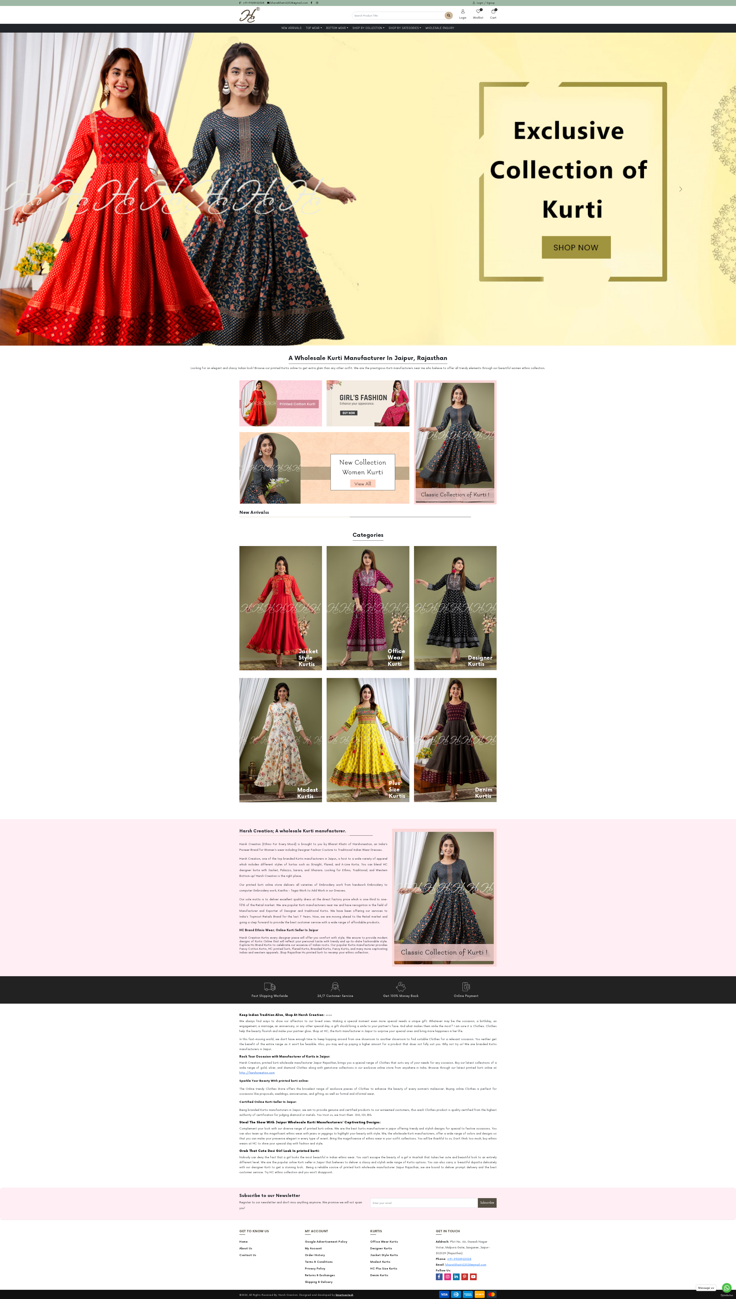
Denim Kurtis (379, 1275)
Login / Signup (485, 3)
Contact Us (247, 1255)
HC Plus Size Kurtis (383, 1268)
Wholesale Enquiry (440, 28)
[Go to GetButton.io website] (727, 1295)
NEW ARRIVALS (292, 28)
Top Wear (313, 28)
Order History (315, 1255)
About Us (245, 1248)
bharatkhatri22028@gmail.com (289, 3)
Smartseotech (344, 1295)
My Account (313, 1248)
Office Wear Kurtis (384, 1241)
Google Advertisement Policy (326, 1241)
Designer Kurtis (381, 1248)
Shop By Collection (367, 28)
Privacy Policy (315, 1268)
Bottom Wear (336, 28)
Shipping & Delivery (319, 1282)
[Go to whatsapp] (727, 1288)
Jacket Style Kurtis (384, 1255)
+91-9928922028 (253, 3)
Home (243, 1241)
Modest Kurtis (380, 1262)
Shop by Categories (404, 28)
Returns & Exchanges (320, 1275)
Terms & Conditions (319, 1262)
